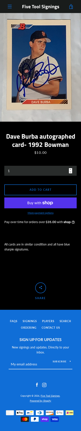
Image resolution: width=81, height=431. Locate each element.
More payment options (41, 212)
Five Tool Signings (40, 6)
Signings (30, 321)
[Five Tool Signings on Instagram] (44, 384)
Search (65, 321)
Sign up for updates (40, 339)
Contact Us (51, 327)
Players (48, 321)
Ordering (29, 327)
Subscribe (60, 361)
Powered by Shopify (40, 400)
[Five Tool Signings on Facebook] (37, 384)
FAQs (13, 321)
